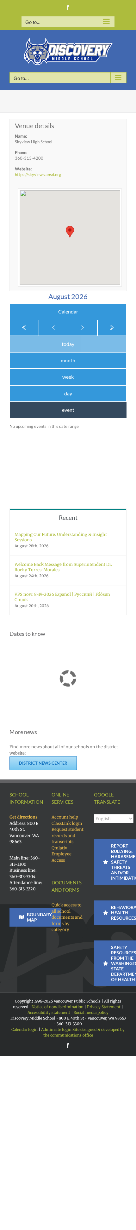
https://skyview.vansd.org (38, 174)
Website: (23, 168)
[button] (70, 231)
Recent (68, 517)
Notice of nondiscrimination (57, 1006)
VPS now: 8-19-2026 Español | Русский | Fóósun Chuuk (62, 597)
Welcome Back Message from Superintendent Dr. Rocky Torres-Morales (63, 567)
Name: (21, 136)
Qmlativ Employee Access (61, 854)
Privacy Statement (104, 1006)
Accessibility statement (49, 1012)
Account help (65, 817)
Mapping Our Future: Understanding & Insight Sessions (61, 537)
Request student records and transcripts (67, 835)
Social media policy (91, 1012)
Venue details (34, 125)
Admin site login (56, 1029)
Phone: (21, 152)
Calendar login (24, 1029)
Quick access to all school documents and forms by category (67, 917)
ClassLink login (67, 823)
